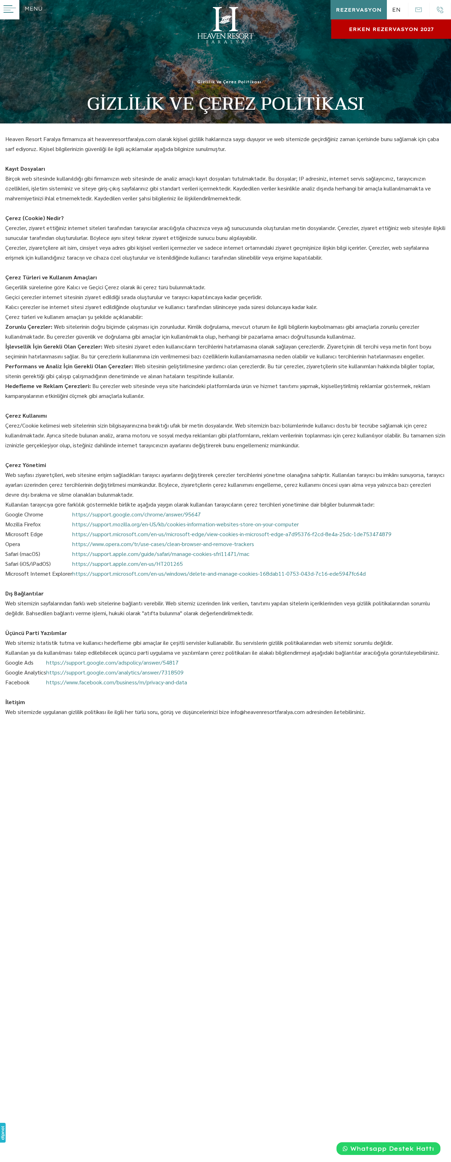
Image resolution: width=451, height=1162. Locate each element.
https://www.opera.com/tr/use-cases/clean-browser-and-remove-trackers (163, 543)
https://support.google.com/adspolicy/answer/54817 (112, 662)
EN (396, 10)
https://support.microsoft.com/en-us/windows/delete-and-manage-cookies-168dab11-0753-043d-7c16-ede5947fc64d (219, 573)
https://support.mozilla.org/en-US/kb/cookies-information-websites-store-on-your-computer (185, 524)
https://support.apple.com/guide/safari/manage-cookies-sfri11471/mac (160, 553)
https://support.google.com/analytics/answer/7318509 (115, 672)
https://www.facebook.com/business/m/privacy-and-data (116, 682)
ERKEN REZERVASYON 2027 (391, 29)
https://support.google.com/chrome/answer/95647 (136, 514)
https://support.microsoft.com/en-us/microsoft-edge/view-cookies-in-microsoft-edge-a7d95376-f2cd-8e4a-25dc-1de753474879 (231, 534)
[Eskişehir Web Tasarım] (3, 1133)
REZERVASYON (359, 10)
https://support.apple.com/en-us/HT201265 (127, 563)
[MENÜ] (9, 9)
